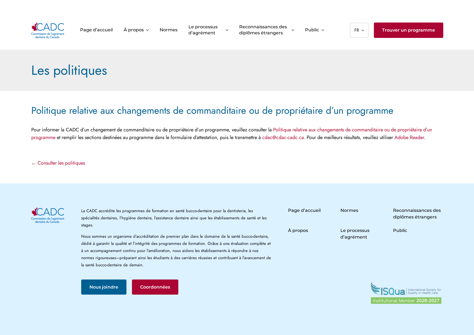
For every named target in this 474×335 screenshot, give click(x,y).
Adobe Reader (409, 137)
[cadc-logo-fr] (47, 24)
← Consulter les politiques (58, 163)
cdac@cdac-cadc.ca (283, 137)
